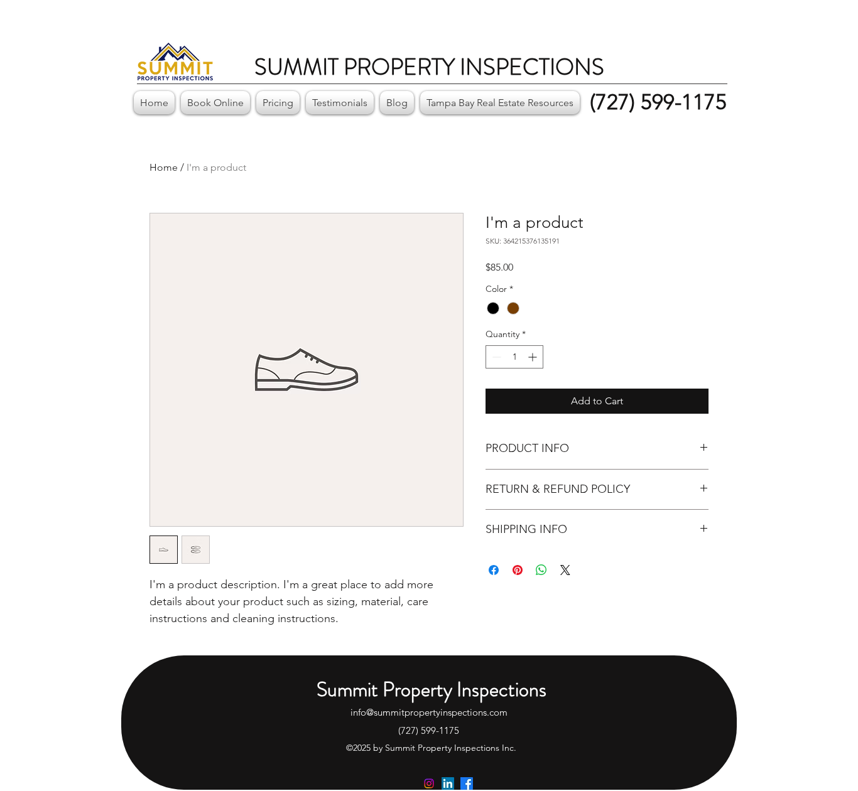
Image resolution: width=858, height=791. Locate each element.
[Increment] (533, 357)
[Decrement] (495, 357)
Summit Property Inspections (431, 689)
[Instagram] (429, 783)
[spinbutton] (514, 357)
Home (163, 167)
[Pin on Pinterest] (517, 570)
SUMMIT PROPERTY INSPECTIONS (429, 67)
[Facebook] (466, 783)
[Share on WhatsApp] (541, 570)
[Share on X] (565, 570)
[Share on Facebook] (493, 570)
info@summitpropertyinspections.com (429, 712)
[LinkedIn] (448, 783)
